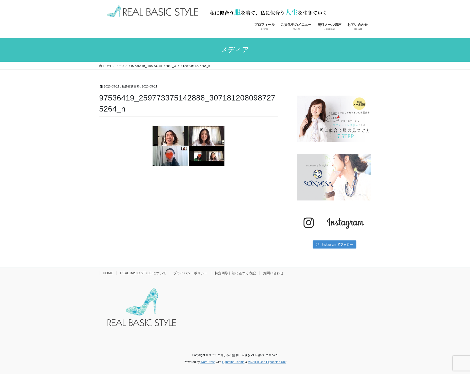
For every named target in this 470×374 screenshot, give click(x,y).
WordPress (207, 362)
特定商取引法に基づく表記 (235, 273)
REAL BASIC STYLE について (143, 273)
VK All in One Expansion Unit (267, 362)
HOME (108, 273)
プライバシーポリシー (190, 273)
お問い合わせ (273, 273)
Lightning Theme (233, 362)
